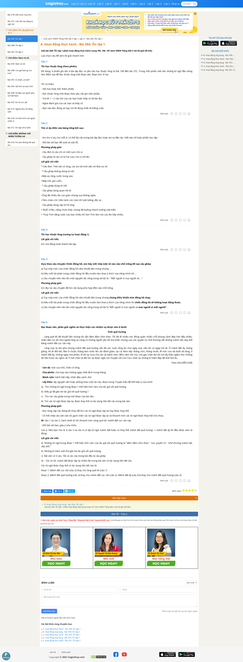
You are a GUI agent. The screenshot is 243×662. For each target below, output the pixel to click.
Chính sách (65, 652)
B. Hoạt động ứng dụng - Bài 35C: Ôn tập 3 (220, 70)
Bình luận (48, 491)
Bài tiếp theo (119, 498)
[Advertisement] (220, 112)
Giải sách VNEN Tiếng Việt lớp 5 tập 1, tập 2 (64, 38)
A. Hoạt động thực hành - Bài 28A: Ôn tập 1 (72, 44)
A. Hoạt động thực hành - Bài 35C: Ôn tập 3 (61, 640)
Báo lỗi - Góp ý (119, 513)
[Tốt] (184, 113)
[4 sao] (192, 490)
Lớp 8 (109, 3)
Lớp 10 (91, 3)
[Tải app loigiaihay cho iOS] (228, 43)
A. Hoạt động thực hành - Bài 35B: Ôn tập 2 (61, 629)
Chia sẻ (59, 491)
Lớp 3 (150, 3)
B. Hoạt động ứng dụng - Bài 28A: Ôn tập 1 (64, 504)
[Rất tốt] (189, 113)
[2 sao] (186, 490)
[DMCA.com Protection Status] (98, 657)
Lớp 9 (100, 3)
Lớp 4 (142, 3)
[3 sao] (189, 490)
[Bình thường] (180, 113)
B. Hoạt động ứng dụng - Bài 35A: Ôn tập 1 (61, 637)
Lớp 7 (117, 3)
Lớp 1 (167, 3)
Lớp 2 (159, 3)
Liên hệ (52, 652)
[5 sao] (195, 490)
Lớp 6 (125, 3)
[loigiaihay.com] (57, 5)
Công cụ (175, 3)
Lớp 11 (83, 3)
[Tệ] (176, 113)
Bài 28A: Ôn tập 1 (95, 38)
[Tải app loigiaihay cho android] (210, 43)
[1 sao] (183, 490)
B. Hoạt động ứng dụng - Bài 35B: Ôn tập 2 (61, 631)
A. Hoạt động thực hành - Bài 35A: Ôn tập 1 (61, 634)
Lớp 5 (134, 3)
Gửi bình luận (49, 611)
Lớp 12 (75, 3)
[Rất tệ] (171, 113)
